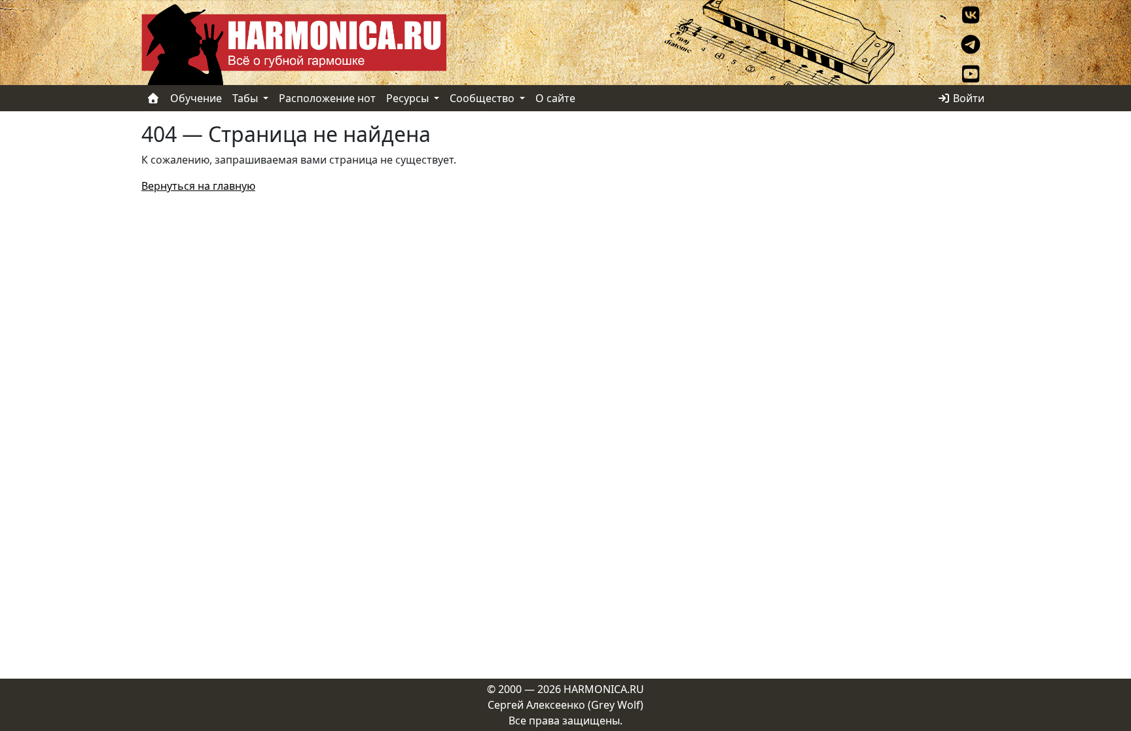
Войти (967, 98)
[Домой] (153, 98)
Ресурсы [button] (408, 98)
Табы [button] (246, 98)
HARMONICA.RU (604, 689)
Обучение (196, 98)
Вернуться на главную (198, 186)
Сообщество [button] (483, 98)
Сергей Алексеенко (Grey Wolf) (565, 705)
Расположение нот (327, 98)
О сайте (555, 98)
